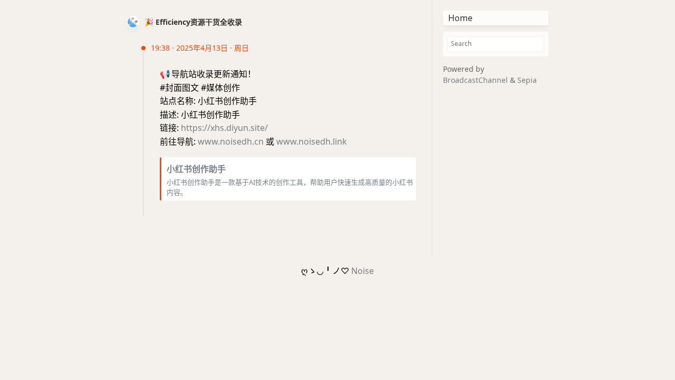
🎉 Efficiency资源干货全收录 (193, 22)
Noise (362, 271)
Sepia (527, 80)
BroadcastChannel (476, 80)
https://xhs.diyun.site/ (224, 128)
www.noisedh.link (311, 141)
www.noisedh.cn (231, 141)
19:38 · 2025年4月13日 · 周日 (200, 48)
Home (460, 18)
